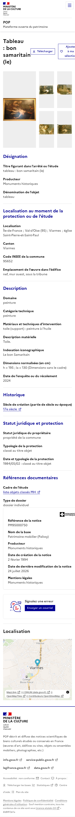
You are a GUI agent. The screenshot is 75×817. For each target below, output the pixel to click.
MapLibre (12, 692)
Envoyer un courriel (40, 608)
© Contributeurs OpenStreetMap (43, 696)
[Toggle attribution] (67, 692)
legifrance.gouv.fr (14, 768)
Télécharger (45, 51)
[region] (37, 669)
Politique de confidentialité (38, 800)
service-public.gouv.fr (40, 760)
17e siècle (10, 409)
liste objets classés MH (19, 492)
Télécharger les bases (19, 785)
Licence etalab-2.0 (46, 808)
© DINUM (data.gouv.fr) (34, 692)
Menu (69, 5)
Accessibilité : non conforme (19, 778)
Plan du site (22, 792)
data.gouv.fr (42, 768)
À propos (61, 778)
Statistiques (43, 785)
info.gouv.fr (10, 760)
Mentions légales (12, 800)
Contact (45, 778)
